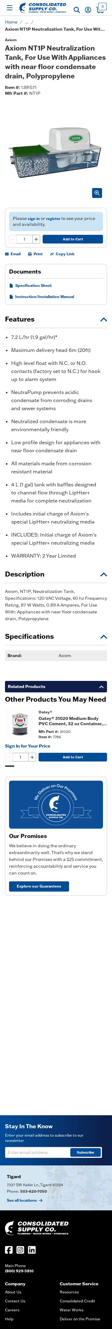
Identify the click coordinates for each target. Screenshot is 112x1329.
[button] (77, 10)
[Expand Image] (97, 193)
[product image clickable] (20, 724)
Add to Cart (73, 239)
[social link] (9, 1249)
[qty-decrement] (13, 239)
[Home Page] (42, 7)
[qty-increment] (36, 239)
